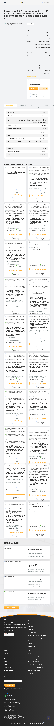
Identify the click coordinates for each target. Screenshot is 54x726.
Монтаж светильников (34, 670)
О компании (31, 624)
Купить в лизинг (43, 88)
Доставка (30, 629)
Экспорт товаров (32, 646)
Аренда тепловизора (35, 579)
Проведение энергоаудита (37, 594)
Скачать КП (40, 94)
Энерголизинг (32, 653)
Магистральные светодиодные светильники (32, 6)
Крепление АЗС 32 (34, 249)
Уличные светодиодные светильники (15, 6)
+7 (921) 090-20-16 (8, 624)
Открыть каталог (9, 670)
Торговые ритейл (9, 667)
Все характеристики (32, 76)
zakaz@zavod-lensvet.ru (19, 624)
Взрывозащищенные (10, 659)
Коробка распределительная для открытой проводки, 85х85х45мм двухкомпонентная (15, 172)
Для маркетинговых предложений (37, 638)
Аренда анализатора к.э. (35, 656)
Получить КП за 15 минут (33, 89)
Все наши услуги (11, 607)
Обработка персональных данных (37, 635)
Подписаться (10, 685)
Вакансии (30, 626)
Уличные (6, 653)
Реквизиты (31, 643)
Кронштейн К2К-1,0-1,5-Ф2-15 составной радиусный (37, 507)
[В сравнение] (24, 169)
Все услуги (31, 673)
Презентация (41, 81)
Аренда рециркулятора (34, 659)
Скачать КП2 (41, 96)
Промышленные (8, 656)
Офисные (6, 661)
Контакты (31, 640)
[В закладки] (49, 16)
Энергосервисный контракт (35, 667)
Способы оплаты (32, 632)
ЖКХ (5, 664)
